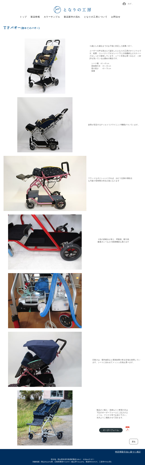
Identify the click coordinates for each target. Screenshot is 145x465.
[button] (45, 66)
